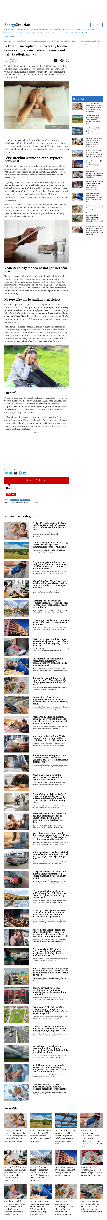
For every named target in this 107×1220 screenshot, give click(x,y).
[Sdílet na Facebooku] (62, 61)
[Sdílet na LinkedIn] (25, 473)
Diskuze (12, 488)
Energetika (79, 30)
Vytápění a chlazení (50, 33)
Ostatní (33, 33)
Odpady (27, 33)
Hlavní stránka (9, 30)
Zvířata (40, 33)
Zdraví (17, 500)
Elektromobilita (55, 30)
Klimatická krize (89, 30)
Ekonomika (8, 33)
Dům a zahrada (35, 30)
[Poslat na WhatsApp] (56, 61)
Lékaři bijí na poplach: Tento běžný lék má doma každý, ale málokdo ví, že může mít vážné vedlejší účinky (66, 41)
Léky (11, 500)
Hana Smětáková (10, 60)
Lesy (60, 33)
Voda (65, 33)
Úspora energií (9, 36)
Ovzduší (72, 33)
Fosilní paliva (18, 33)
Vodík (78, 33)
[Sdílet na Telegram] (20, 473)
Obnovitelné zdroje (67, 30)
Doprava (45, 30)
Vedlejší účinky (25, 500)
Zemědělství (86, 33)
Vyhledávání (96, 25)
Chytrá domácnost (22, 30)
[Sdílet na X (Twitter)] (67, 61)
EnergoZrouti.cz (9, 41)
